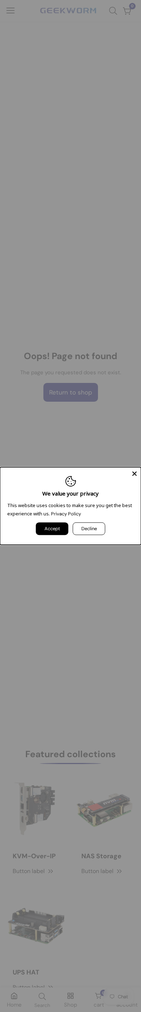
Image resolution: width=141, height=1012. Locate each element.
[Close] (134, 473)
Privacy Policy (66, 514)
